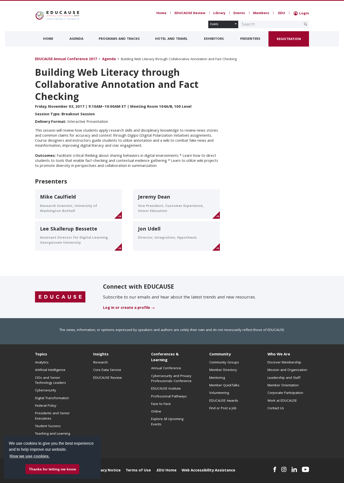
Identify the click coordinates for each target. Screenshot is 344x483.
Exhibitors (214, 39)
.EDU (281, 13)
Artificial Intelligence (50, 370)
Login (303, 13)
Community (220, 354)
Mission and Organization (287, 370)
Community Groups (224, 362)
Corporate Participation (285, 393)
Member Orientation (283, 385)
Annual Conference (166, 368)
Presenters (250, 39)
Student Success (48, 426)
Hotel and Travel (171, 39)
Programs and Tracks (119, 39)
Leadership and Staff (283, 378)
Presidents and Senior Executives (52, 416)
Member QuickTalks (224, 385)
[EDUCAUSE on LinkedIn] (294, 469)
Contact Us (275, 408)
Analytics (42, 362)
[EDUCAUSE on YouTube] (305, 469)
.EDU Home (166, 470)
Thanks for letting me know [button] (52, 469)
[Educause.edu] (60, 297)
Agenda (76, 39)
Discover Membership (284, 362)
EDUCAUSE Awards (223, 401)
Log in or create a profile (126, 308)
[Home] (57, 15)
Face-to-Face (161, 404)
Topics (41, 354)
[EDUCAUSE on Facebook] (274, 469)
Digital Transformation (52, 398)
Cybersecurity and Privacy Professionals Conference (171, 379)
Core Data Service (107, 370)
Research (100, 362)
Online (156, 412)
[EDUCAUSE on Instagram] (284, 469)
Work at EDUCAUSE (282, 401)
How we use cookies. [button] (30, 456)
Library (219, 13)
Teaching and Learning (52, 434)
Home (161, 13)
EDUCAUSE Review (190, 13)
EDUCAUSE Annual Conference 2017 (66, 59)
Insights (101, 354)
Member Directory (223, 370)
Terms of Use (138, 470)
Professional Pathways (169, 396)
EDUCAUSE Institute (166, 389)
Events (239, 13)
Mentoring (217, 378)
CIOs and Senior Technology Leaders (50, 380)
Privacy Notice (107, 470)
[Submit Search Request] (305, 24)
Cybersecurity (45, 390)
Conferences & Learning (165, 357)
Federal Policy (45, 406)
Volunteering (219, 393)
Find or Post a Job (222, 408)
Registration (289, 39)
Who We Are (278, 354)
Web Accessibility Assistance (208, 470)
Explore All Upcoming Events (167, 422)
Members (261, 13)
